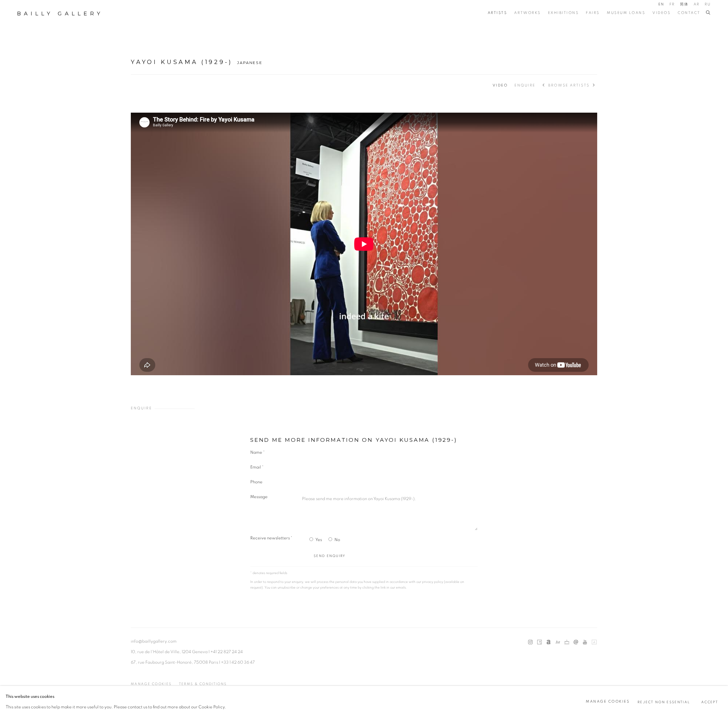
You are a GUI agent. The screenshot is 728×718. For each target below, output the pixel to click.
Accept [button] (709, 701)
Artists (497, 13)
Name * (257, 452)
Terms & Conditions (203, 684)
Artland (594, 642)
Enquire (524, 85)
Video (500, 85)
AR (697, 4)
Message (259, 497)
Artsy (539, 642)
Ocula (567, 642)
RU (708, 4)
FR (672, 4)
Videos (661, 13)
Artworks (527, 13)
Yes (318, 540)
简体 (684, 4)
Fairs (593, 13)
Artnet (549, 642)
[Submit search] (708, 12)
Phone (256, 482)
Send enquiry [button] (330, 556)
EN (661, 4)
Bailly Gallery (60, 13)
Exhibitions (563, 13)
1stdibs (558, 642)
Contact (689, 13)
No (337, 540)
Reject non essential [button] (664, 701)
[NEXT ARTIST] (594, 85)
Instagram (530, 642)
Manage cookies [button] (151, 684)
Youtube (585, 642)
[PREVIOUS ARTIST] (544, 85)
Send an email (576, 642)
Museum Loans (626, 13)
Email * (257, 467)
